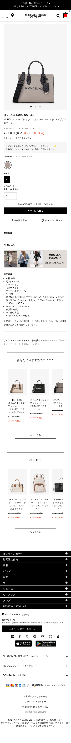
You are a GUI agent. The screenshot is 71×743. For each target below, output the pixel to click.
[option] (19, 399)
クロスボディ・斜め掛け (29, 340)
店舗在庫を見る (19, 220)
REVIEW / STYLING (15, 606)
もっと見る (35, 435)
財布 (5, 577)
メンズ (7, 600)
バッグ (7, 571)
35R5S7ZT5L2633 (28, 128)
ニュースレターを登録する (22, 629)
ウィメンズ (9, 340)
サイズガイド (9, 186)
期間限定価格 (10, 559)
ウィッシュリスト (54, 220)
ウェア (7, 583)
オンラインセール (13, 553)
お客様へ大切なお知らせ (36, 696)
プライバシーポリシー (35, 701)
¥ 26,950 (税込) (34, 133)
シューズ (8, 588)
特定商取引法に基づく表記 (35, 707)
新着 (5, 565)
